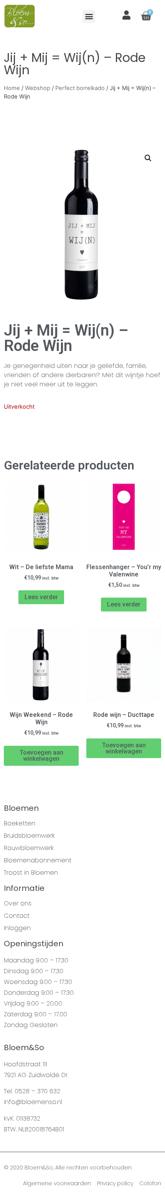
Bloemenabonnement (37, 860)
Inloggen (17, 928)
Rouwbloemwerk (29, 848)
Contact (17, 916)
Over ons (17, 903)
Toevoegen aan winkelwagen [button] (41, 755)
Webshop (37, 88)
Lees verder (41, 597)
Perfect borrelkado (80, 88)
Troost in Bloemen (31, 873)
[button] (88, 16)
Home (12, 88)
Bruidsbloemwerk (29, 836)
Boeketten (19, 823)
